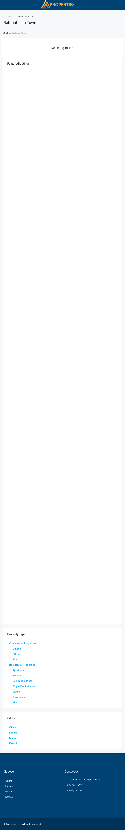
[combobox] (22, 33)
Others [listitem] (16, 654)
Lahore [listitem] (13, 732)
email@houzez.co (76, 790)
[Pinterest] (107, 824)
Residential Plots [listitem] (22, 680)
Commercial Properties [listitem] (22, 643)
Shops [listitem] (16, 659)
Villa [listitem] (15, 702)
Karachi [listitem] (13, 743)
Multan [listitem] (13, 738)
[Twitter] (78, 824)
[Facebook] (73, 824)
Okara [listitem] (12, 727)
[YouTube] (101, 824)
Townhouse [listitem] (19, 697)
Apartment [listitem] (19, 670)
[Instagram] (84, 824)
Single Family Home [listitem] (24, 686)
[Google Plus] (95, 824)
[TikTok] (118, 824)
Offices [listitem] (17, 648)
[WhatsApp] (113, 824)
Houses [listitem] (17, 675)
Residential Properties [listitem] (22, 664)
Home (9, 16)
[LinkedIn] (90, 824)
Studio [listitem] (16, 691)
